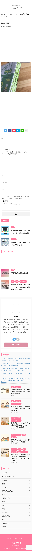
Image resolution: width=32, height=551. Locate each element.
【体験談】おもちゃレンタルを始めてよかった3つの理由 (15, 374)
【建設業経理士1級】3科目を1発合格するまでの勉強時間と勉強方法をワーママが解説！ (20, 287)
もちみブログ (16, 8)
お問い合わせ (10, 538)
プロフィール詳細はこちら (16, 344)
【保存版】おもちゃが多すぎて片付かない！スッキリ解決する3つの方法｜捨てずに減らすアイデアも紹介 (15, 380)
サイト (3, 189)
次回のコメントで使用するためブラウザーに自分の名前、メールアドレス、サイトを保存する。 (16, 197)
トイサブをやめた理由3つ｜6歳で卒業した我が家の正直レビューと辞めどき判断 (15, 359)
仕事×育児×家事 (16, 545)
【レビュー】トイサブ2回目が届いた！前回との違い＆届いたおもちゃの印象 (15, 364)
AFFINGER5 (25, 548)
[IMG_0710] (18, 130)
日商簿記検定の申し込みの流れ (20, 273)
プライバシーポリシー (20, 538)
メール (4, 182)
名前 (3, 175)
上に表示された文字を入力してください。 (13, 204)
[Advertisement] (16, 44)
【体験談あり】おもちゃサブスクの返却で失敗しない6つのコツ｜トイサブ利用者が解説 (15, 369)
